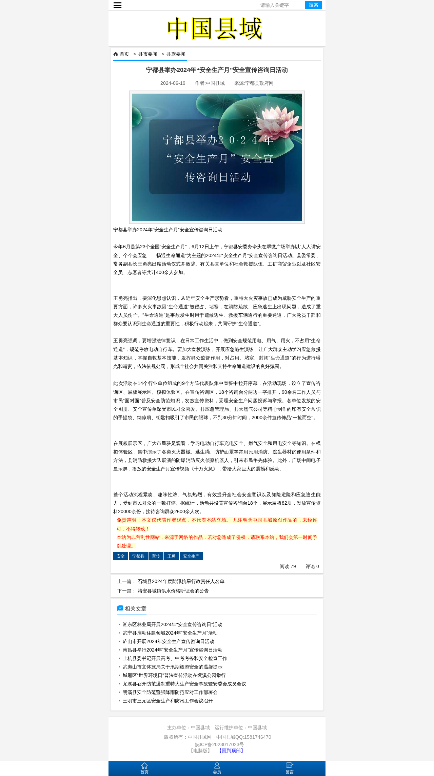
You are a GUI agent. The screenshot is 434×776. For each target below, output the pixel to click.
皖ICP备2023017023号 (219, 744)
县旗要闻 (175, 54)
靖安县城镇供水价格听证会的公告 (173, 591)
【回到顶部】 (231, 750)
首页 (124, 54)
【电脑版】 (200, 750)
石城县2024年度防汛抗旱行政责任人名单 (181, 581)
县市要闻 (147, 54)
